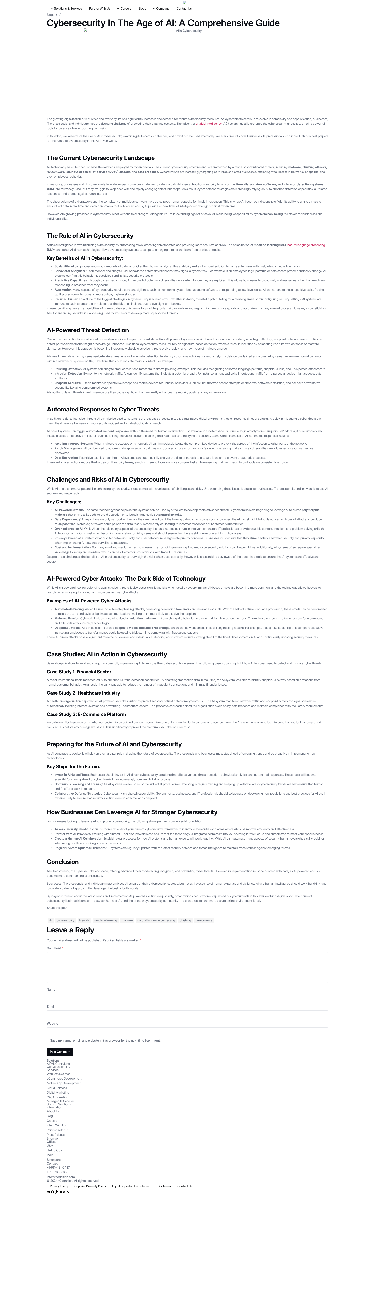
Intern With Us (56, 1125)
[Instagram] (60, 1192)
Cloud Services (57, 1088)
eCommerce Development (64, 1078)
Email (52, 1006)
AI (60, 15)
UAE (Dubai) (55, 1150)
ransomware (204, 920)
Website (52, 1023)
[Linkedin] (48, 1192)
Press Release (56, 1135)
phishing (185, 920)
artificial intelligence (209, 123)
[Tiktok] (56, 1192)
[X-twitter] (64, 1192)
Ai (50, 920)
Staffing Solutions (59, 1104)
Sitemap (52, 1138)
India (50, 1155)
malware (127, 920)
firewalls (84, 920)
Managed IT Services (60, 1101)
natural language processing (306, 245)
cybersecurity (65, 920)
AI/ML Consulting (58, 1064)
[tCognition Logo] (187, 2)
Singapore (54, 1160)
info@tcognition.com (61, 1177)
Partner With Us (57, 1130)
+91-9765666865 (58, 1172)
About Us (53, 1111)
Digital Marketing (58, 1092)
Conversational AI (58, 1067)
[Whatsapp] (68, 1192)
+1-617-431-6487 (58, 1167)
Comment (55, 948)
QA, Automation (57, 1097)
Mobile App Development (64, 1083)
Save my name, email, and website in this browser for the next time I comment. (105, 1040)
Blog (50, 1116)
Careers (52, 1120)
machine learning (105, 920)
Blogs (50, 15)
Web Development (59, 1074)
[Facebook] (52, 1192)
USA (50, 1145)
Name (52, 989)
